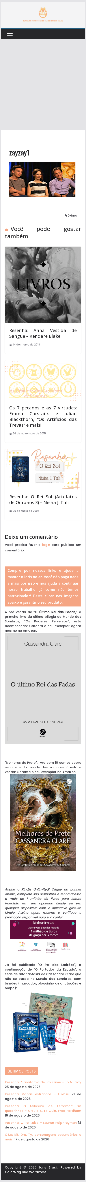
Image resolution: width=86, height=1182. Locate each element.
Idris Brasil (48, 1167)
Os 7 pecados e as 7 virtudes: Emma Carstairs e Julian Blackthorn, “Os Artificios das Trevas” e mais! (43, 416)
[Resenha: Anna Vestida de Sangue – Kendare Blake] (43, 249)
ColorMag (13, 1172)
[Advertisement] (43, 85)
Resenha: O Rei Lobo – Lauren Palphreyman (41, 1123)
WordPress (38, 1172)
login (46, 545)
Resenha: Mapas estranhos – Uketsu (37, 1094)
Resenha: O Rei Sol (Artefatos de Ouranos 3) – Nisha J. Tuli (43, 499)
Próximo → (72, 215)
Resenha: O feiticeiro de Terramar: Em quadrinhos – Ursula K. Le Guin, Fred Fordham (43, 1108)
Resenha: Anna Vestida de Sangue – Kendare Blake (43, 333)
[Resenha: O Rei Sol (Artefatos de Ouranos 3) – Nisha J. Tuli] (43, 451)
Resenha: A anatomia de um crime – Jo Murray (43, 1082)
